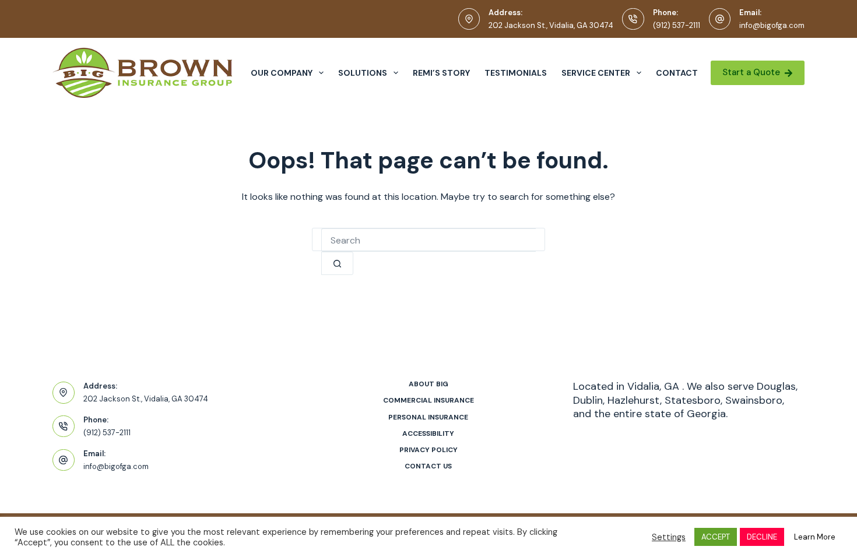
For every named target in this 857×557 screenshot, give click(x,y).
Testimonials (515, 73)
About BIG (428, 384)
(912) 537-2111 (676, 25)
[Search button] (337, 263)
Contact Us (428, 466)
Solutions (362, 73)
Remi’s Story (441, 73)
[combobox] (428, 240)
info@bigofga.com (772, 25)
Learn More (814, 537)
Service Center (595, 73)
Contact (677, 73)
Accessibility (428, 433)
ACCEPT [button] (715, 537)
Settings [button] (669, 537)
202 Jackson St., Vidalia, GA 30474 (551, 25)
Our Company (281, 73)
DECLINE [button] (762, 537)
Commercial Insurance (428, 400)
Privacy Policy (428, 450)
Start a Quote (751, 72)
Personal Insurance (428, 417)
